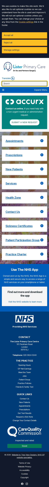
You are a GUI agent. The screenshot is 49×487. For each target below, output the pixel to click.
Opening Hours (24, 365)
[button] (24, 141)
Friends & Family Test (24, 387)
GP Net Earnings (24, 369)
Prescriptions (24, 409)
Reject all (8, 42)
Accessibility (24, 470)
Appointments (24, 406)
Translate (6, 78)
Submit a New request (24, 122)
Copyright (24, 477)
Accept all (8, 35)
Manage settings (11, 50)
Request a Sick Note (24, 417)
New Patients (24, 402)
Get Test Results (24, 413)
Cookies (24, 474)
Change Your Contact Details (24, 420)
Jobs (25, 376)
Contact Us (24, 399)
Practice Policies (24, 383)
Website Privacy (24, 466)
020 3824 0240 (30, 355)
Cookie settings (26, 22)
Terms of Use (24, 463)
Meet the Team (24, 372)
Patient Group (24, 379)
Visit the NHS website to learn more (25, 302)
